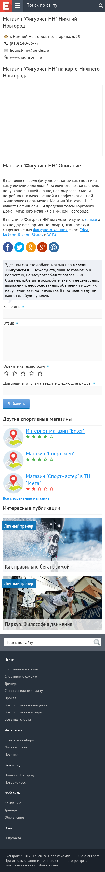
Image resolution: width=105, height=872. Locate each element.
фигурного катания (50, 229)
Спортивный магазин (21, 669)
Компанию (13, 803)
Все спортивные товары (23, 712)
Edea (84, 229)
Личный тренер (17, 747)
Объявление (14, 817)
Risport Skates (30, 234)
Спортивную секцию (21, 676)
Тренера (11, 683)
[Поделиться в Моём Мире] (54, 247)
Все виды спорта (18, 719)
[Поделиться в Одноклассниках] (31, 247)
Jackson (9, 234)
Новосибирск (15, 782)
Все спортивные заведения (26, 705)
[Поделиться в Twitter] (19, 247)
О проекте (13, 838)
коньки (90, 219)
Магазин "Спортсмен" (50, 453)
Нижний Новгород (19, 775)
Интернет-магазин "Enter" (55, 430)
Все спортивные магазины (26, 498)
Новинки (12, 754)
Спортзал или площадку (24, 690)
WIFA (51, 234)
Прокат (10, 698)
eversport (6, 6)
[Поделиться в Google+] (42, 247)
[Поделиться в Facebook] (8, 247)
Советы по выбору (19, 740)
